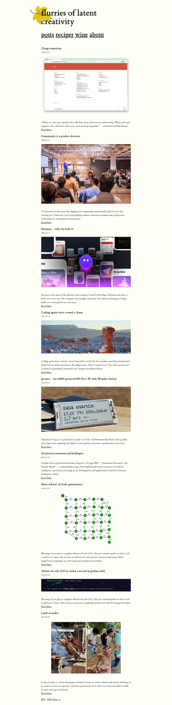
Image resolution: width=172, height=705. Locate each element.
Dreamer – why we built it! (57, 229)
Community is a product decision (60, 136)
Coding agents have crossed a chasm (62, 312)
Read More (46, 129)
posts (47, 34)
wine (81, 34)
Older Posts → (53, 699)
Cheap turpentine (51, 48)
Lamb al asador (49, 613)
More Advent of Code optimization (62, 484)
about (96, 34)
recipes (64, 34)
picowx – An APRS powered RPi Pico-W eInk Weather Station (79, 379)
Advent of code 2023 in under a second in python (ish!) (73, 571)
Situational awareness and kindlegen (62, 453)
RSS (43, 699)
